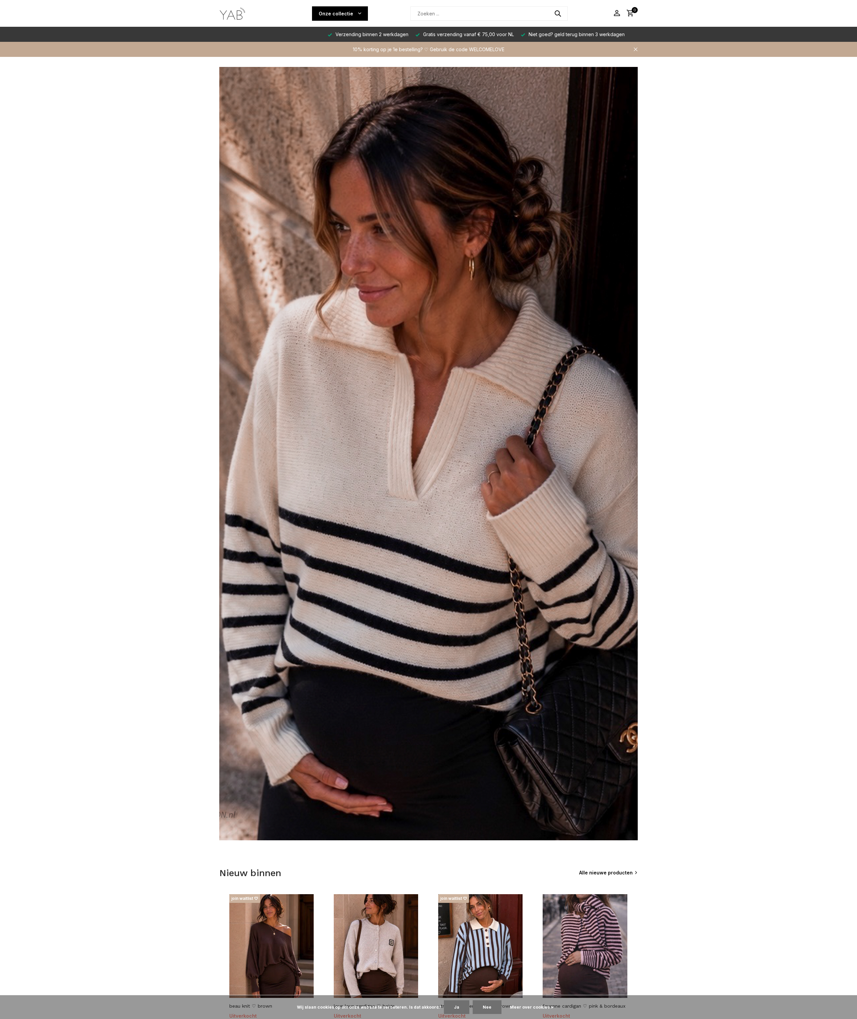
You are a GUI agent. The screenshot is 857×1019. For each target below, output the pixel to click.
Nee (487, 1007)
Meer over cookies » (531, 1007)
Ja (456, 1007)
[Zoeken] (558, 13)
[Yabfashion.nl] (244, 13)
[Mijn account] (617, 13)
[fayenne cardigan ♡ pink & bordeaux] (585, 946)
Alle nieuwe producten (606, 872)
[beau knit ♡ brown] (271, 946)
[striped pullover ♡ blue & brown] (480, 946)
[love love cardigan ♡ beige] (376, 946)
